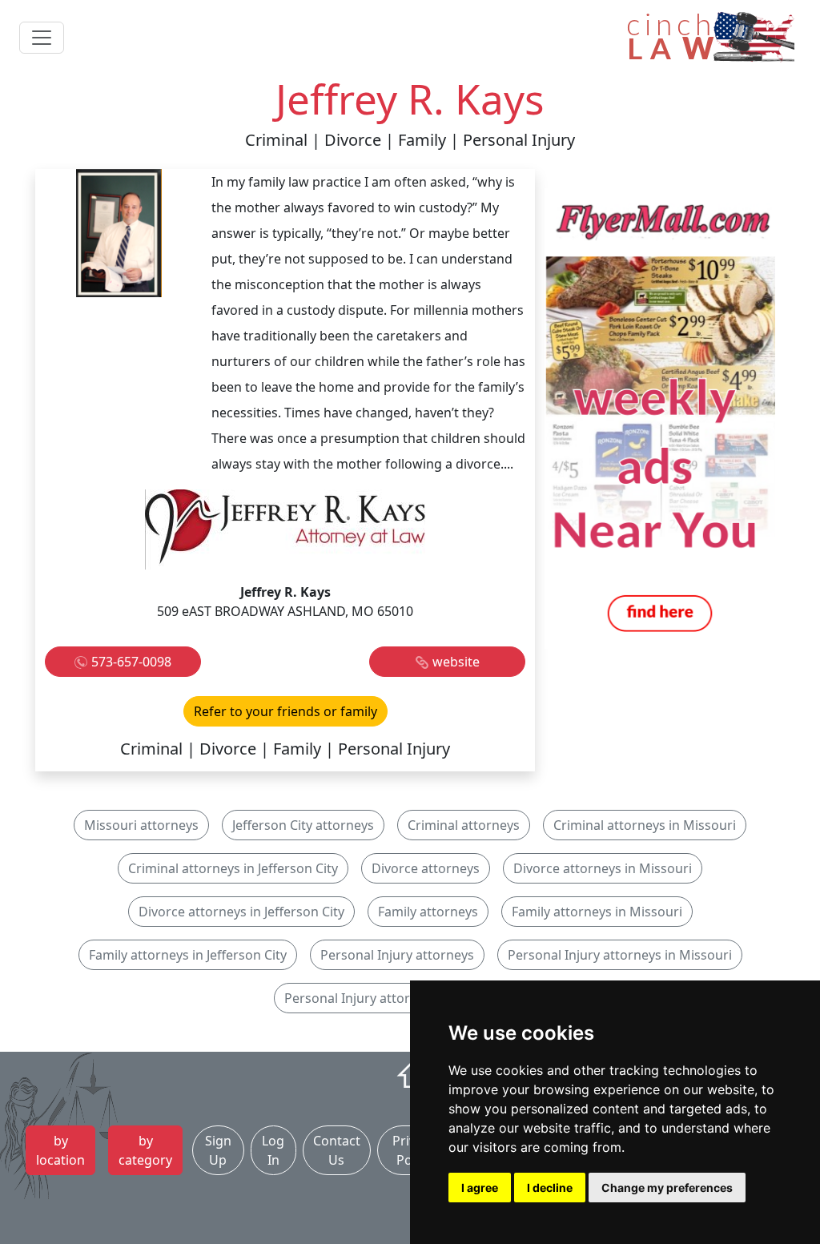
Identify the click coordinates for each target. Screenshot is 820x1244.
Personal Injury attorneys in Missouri (620, 955)
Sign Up (218, 1150)
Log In (273, 1150)
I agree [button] (479, 1187)
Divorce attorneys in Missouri (602, 868)
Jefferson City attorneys (303, 825)
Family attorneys (428, 911)
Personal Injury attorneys (397, 955)
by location (60, 1150)
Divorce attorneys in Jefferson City (241, 911)
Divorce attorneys (426, 868)
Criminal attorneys (464, 825)
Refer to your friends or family (285, 711)
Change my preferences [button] (667, 1187)
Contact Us (336, 1150)
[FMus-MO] (660, 417)
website (456, 661)
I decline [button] (550, 1187)
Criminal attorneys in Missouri (644, 825)
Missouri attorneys (141, 825)
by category (145, 1150)
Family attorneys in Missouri (597, 911)
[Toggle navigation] (41, 38)
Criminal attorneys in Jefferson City (233, 868)
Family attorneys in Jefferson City (188, 955)
